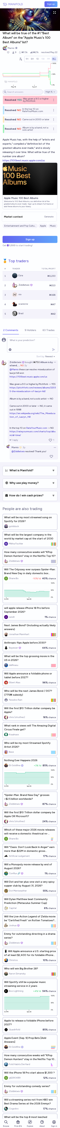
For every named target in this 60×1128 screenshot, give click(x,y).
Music (53, 225)
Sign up (51, 4)
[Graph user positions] (20, 59)
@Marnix (14, 369)
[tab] (11, 330)
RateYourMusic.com (36, 428)
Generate (48, 216)
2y (25, 365)
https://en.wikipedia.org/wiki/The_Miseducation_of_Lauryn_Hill (32, 415)
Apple (43, 225)
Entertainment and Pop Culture (20, 225)
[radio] (27, 59)
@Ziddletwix (18, 451)
